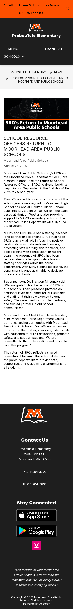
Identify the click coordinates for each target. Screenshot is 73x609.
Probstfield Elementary (28, 72)
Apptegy (44, 603)
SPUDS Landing (31, 13)
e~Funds (52, 5)
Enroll (8, 5)
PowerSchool (29, 5)
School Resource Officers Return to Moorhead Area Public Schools (40, 80)
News (58, 72)
